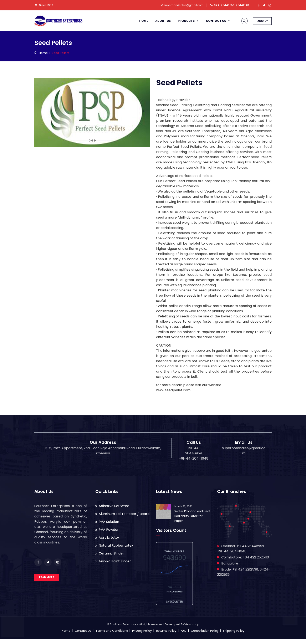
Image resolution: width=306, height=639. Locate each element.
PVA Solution (109, 521)
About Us (163, 21)
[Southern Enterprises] (58, 20)
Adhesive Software (114, 505)
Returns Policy (166, 631)
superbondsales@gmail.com (184, 5)
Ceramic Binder (111, 553)
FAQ (184, 631)
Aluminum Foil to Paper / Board (124, 513)
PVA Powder (109, 529)
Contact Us (216, 21)
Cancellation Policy (205, 631)
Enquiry (262, 21)
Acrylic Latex (109, 537)
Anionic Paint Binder (115, 561)
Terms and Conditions (112, 631)
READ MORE (46, 577)
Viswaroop (191, 624)
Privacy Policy (142, 631)
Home (143, 21)
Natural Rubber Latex (116, 545)
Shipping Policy (233, 631)
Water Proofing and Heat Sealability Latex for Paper (192, 516)
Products (186, 21)
